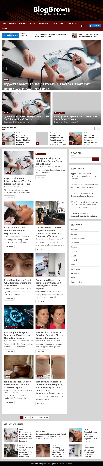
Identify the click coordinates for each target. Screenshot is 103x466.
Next (46, 418)
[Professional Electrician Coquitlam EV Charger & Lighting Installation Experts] (50, 265)
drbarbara (8, 122)
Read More (9, 197)
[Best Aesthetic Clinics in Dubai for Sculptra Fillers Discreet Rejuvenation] (50, 317)
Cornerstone (10, 289)
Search (76, 153)
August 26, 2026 (20, 122)
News (62, 23)
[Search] (86, 26)
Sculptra (40, 341)
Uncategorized (59, 113)
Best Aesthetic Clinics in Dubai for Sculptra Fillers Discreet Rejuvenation (49, 335)
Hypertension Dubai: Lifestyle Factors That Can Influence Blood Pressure (47, 87)
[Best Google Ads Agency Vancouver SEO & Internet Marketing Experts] (18, 317)
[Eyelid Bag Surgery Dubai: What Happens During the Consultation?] (18, 265)
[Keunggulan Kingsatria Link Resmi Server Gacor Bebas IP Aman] (77, 108)
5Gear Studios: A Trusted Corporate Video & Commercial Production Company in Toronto (91, 142)
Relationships (76, 269)
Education (75, 243)
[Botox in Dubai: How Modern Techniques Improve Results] (42, 138)
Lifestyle (23, 23)
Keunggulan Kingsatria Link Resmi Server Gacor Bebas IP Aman (76, 117)
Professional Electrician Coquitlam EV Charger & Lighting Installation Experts (48, 284)
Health (32, 23)
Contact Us (72, 23)
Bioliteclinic (10, 236)
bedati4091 (59, 122)
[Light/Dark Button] (82, 26)
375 (40, 418)
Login (4, 28)
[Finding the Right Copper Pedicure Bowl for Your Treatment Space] (18, 367)
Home (4, 23)
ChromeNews (58, 464)
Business (12, 23)
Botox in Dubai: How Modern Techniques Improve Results (56, 138)
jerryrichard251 (42, 239)
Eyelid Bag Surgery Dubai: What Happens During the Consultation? (17, 283)
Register (96, 26)
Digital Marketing (11, 327)
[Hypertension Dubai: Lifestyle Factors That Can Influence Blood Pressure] (51, 67)
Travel (54, 23)
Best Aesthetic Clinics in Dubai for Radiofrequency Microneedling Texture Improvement (49, 386)
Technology (43, 23)
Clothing (74, 234)
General (74, 251)
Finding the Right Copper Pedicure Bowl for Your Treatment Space (17, 384)
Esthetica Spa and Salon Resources (18, 390)
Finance (74, 247)
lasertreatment (42, 393)
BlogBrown (51, 9)
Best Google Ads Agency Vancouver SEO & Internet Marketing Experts (17, 335)
